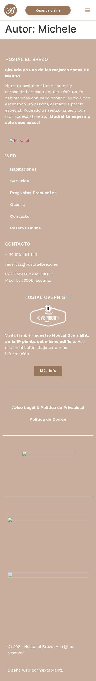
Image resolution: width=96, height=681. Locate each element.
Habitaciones (23, 169)
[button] (87, 10)
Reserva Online (25, 228)
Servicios (19, 180)
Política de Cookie (48, 419)
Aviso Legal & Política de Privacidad (48, 407)
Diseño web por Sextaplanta (35, 670)
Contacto (19, 216)
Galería (17, 204)
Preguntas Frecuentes (33, 192)
